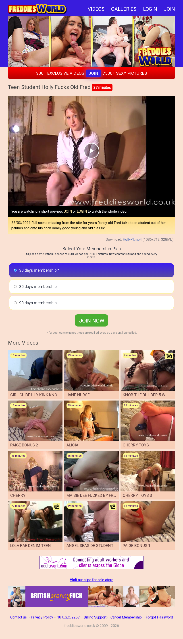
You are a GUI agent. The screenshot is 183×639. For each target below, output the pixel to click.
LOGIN (150, 9)
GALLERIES (123, 9)
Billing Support (95, 617)
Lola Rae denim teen (30, 545)
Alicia (72, 445)
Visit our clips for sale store (91, 580)
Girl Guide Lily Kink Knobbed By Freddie (49, 394)
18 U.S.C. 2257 (68, 617)
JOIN (169, 9)
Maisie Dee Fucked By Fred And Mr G (102, 495)
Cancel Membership (126, 617)
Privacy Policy (42, 617)
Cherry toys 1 (137, 445)
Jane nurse (78, 394)
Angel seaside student (90, 545)
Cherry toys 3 (137, 495)
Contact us (18, 617)
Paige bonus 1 (136, 545)
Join (93, 73)
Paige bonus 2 (24, 445)
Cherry (17, 495)
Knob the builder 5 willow (150, 394)
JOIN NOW (91, 321)
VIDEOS (96, 9)
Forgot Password (159, 617)
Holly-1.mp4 (132, 239)
